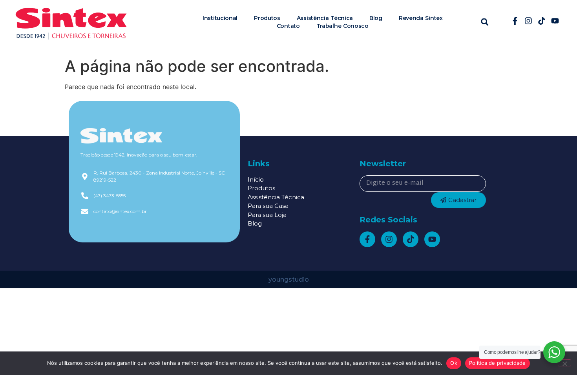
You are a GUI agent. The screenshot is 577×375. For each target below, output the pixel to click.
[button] (484, 22)
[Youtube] (555, 21)
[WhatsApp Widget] (554, 352)
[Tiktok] (542, 21)
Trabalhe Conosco (342, 25)
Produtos (267, 18)
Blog (375, 18)
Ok (453, 363)
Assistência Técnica (325, 18)
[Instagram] (528, 21)
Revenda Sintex (421, 18)
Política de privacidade (497, 363)
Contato (288, 25)
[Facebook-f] (515, 21)
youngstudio (288, 279)
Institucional (220, 18)
